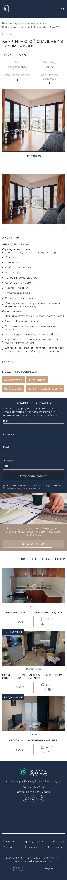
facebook (15, 388)
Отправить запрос (33, 476)
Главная (7, 23)
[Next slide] (64, 229)
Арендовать (33, 841)
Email (6, 447)
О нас (8, 847)
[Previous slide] (3, 229)
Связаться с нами (33, 543)
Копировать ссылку (47, 388)
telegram (39, 380)
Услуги (58, 841)
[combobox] (6, 466)
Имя (5, 421)
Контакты (55, 847)
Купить (9, 841)
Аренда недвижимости (29, 23)
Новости (30, 847)
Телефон (8, 460)
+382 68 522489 (33, 786)
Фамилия (8, 434)
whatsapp (15, 380)
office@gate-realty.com (33, 792)
